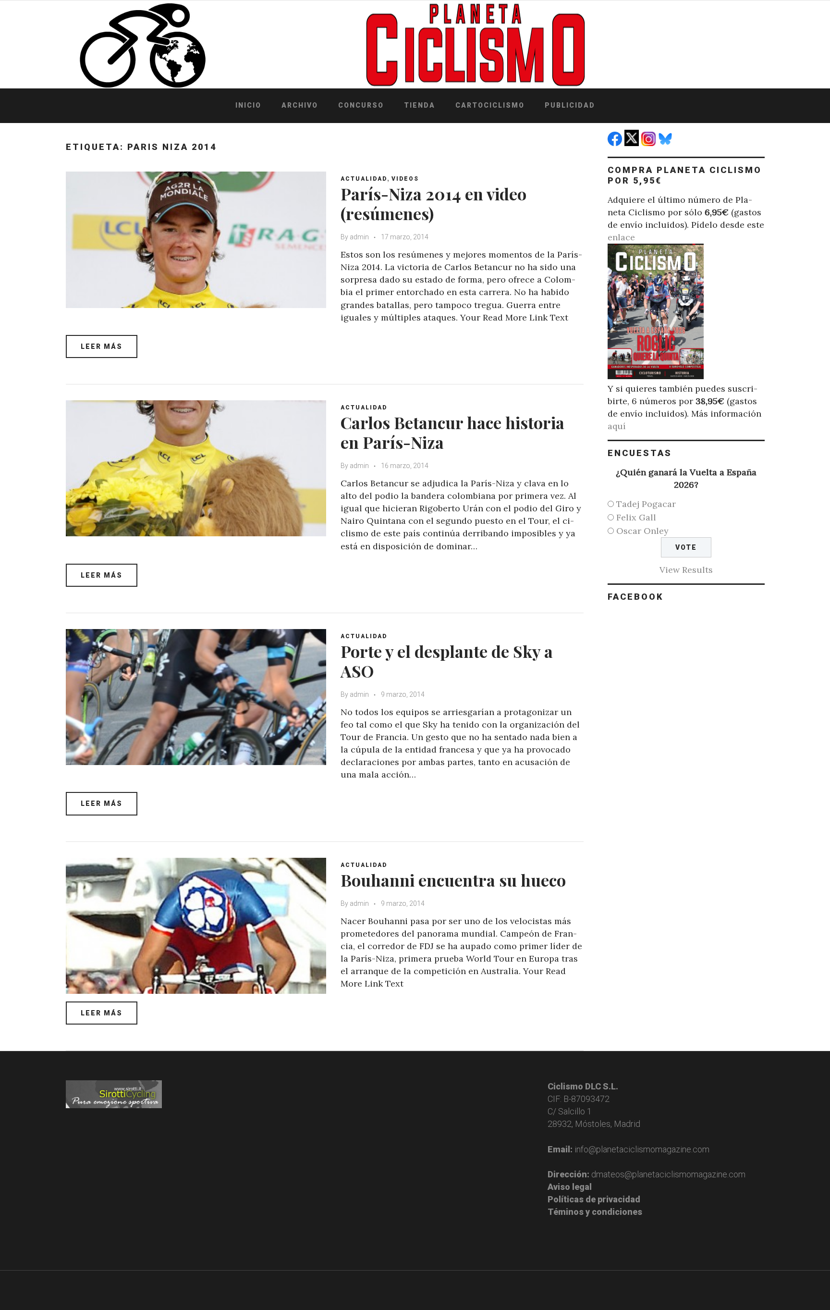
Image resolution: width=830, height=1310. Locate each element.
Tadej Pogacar (646, 503)
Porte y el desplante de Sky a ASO (447, 661)
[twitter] (632, 142)
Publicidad (570, 105)
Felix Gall (636, 517)
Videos (405, 178)
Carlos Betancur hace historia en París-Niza (452, 432)
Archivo (299, 105)
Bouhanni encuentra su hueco (453, 880)
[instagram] (649, 142)
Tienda (419, 105)
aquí (617, 426)
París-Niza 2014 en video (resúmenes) (433, 203)
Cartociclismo (490, 105)
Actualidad (364, 178)
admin (359, 237)
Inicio (248, 105)
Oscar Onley (642, 530)
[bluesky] (666, 142)
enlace (621, 237)
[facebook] (616, 142)
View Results (686, 569)
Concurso (361, 105)
